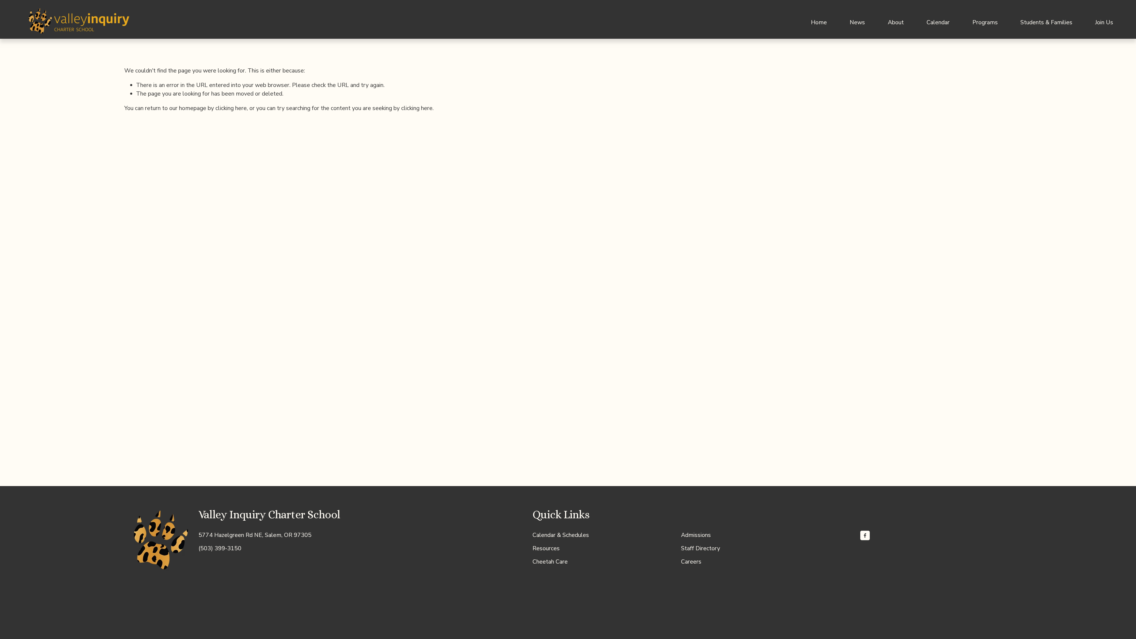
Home (819, 22)
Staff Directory (700, 548)
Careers (691, 562)
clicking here (231, 108)
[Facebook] (865, 535)
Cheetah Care (550, 562)
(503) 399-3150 (220, 548)
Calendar (938, 22)
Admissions (696, 535)
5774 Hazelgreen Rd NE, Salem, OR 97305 (255, 535)
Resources (546, 548)
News (857, 22)
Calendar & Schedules (560, 535)
